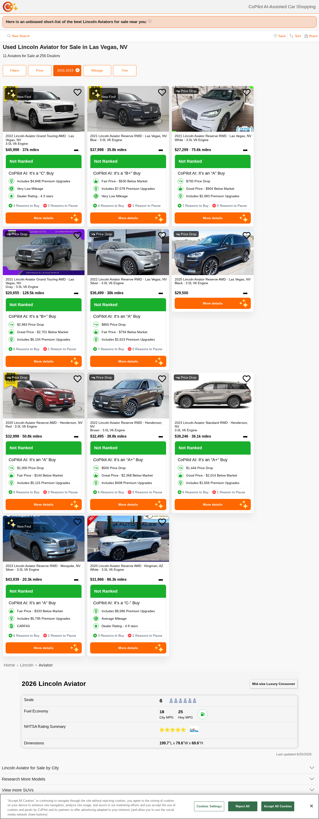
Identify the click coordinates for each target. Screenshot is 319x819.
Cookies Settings (209, 806)
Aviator (46, 665)
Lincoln (26, 665)
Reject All (243, 806)
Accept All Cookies (278, 806)
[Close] (311, 806)
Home (9, 665)
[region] (159, 806)
